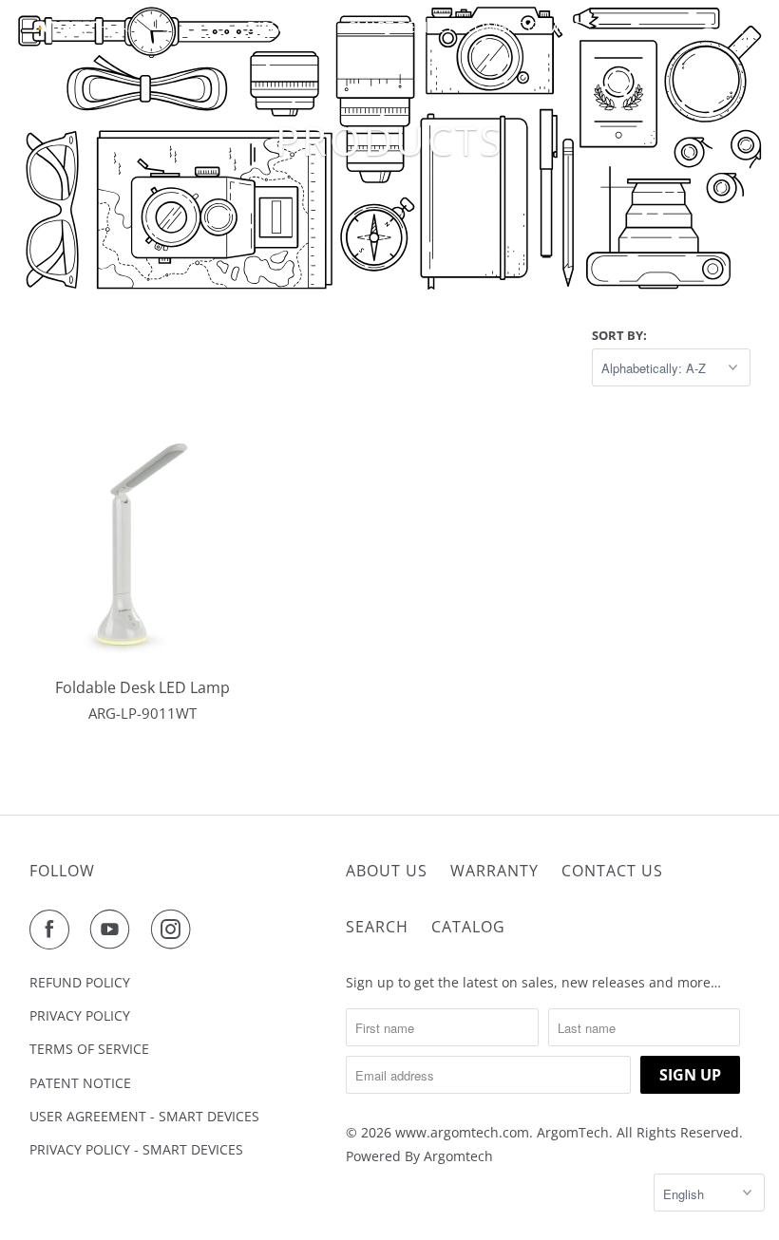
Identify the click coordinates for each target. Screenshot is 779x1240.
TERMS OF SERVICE (89, 1049)
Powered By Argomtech (419, 1156)
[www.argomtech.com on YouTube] (114, 929)
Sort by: (619, 335)
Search (377, 926)
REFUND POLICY (79, 982)
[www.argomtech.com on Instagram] (175, 929)
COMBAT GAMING (524, 26)
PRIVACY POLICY (79, 1015)
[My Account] (709, 26)
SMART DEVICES (400, 26)
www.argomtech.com (462, 1132)
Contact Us (612, 870)
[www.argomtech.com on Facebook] (53, 929)
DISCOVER (282, 26)
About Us (387, 870)
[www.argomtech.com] (81, 26)
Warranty (494, 870)
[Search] (737, 26)
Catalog (468, 926)
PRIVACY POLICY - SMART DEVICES (136, 1149)
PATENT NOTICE (80, 1083)
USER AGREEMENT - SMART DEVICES (144, 1116)
